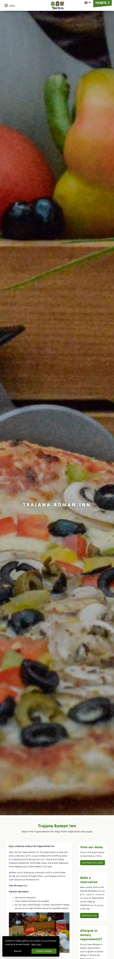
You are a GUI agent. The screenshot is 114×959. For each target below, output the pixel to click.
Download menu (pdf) (92, 862)
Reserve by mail (89, 915)
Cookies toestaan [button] (44, 951)
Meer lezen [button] (36, 944)
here (25, 885)
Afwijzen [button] (18, 951)
